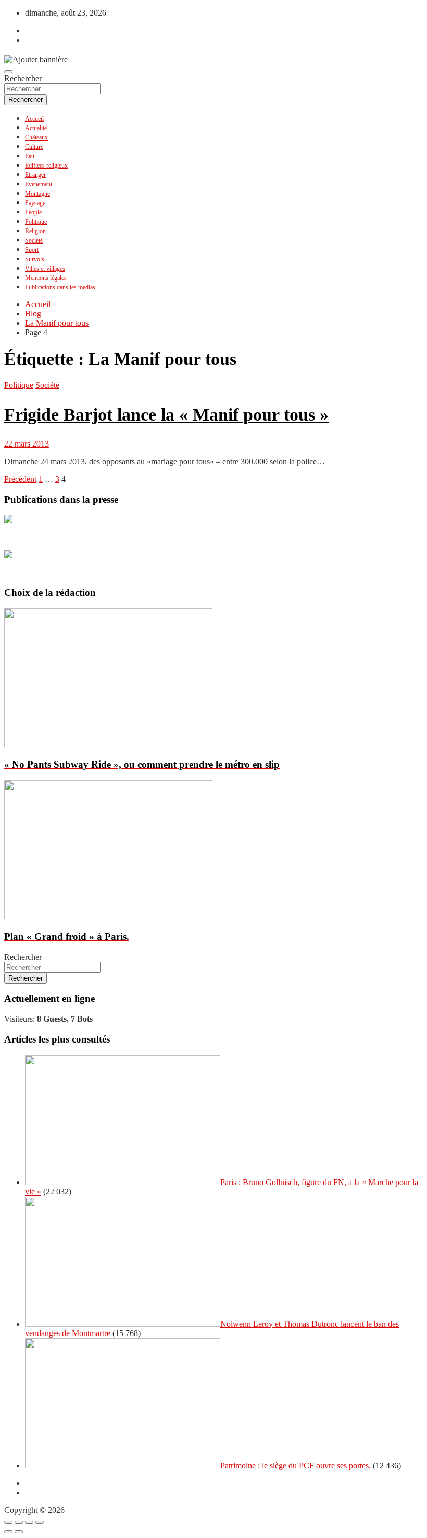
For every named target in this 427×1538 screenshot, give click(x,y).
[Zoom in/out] (39, 1522)
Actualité (36, 128)
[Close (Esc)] (8, 1522)
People (33, 212)
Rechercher (23, 78)
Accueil (34, 118)
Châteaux (36, 137)
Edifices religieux (46, 165)
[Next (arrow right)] (19, 1531)
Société (34, 240)
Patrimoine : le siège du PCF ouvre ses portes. (295, 1465)
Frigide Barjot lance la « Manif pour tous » (166, 414)
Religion (35, 231)
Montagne (37, 193)
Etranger (35, 175)
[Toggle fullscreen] (29, 1522)
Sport (32, 249)
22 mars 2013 (26, 443)
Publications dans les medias (60, 287)
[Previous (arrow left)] (8, 1531)
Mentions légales (46, 278)
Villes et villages (45, 268)
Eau (29, 156)
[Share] (19, 1522)
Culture (34, 146)
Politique (36, 221)
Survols (34, 259)
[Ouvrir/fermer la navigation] (8, 71)
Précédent (20, 479)
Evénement (38, 184)
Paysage (35, 203)
